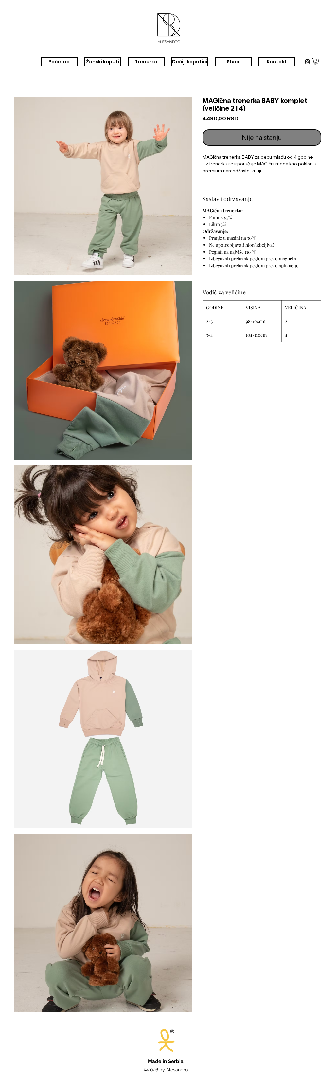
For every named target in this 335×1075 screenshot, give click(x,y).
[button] (316, 61)
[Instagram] (307, 61)
